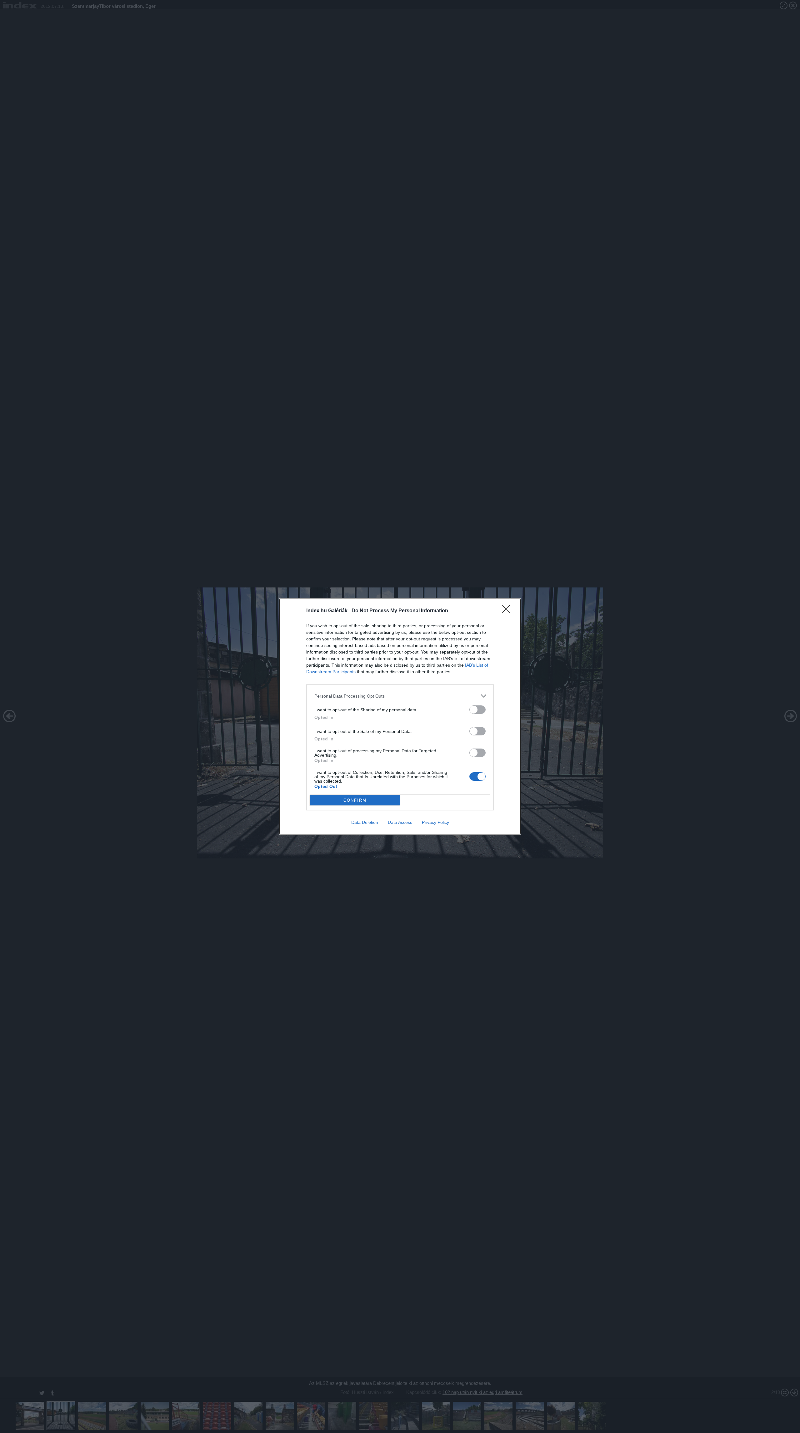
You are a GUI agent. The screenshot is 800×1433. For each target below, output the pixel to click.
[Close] (508, 611)
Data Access (400, 822)
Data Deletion (364, 822)
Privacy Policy (435, 822)
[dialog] (400, 716)
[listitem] (400, 696)
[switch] (477, 709)
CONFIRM (355, 800)
